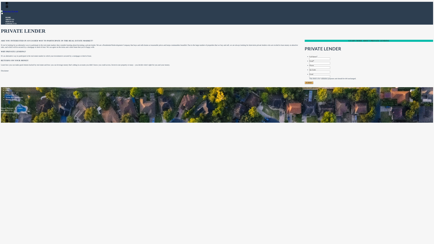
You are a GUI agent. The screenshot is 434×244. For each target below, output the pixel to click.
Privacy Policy (11, 100)
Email (311, 61)
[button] (2, 13)
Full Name (313, 56)
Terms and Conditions (14, 97)
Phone (311, 65)
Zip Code (312, 70)
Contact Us (11, 24)
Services (9, 21)
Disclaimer (5, 71)
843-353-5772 (6, 110)
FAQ (7, 90)
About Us (9, 19)
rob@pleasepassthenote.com (12, 113)
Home (8, 17)
